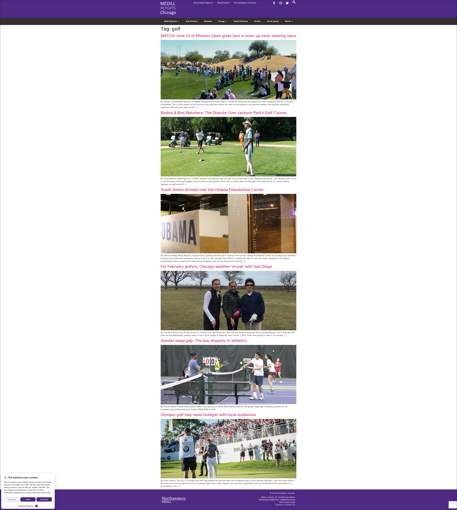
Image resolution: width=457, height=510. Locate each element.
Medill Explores (170, 21)
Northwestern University (245, 3)
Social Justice (273, 21)
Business (208, 21)
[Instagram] (281, 3)
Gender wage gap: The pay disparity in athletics (204, 340)
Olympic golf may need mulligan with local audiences (208, 414)
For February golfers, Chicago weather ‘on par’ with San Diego (216, 266)
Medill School (223, 3)
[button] (294, 2)
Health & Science (241, 21)
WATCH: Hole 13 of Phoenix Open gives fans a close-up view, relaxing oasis (228, 35)
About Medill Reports (203, 3)
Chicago (221, 21)
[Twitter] (287, 3)
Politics (257, 21)
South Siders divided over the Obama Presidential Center (212, 189)
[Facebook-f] (274, 3)
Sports (288, 21)
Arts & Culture (192, 21)
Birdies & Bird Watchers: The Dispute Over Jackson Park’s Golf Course (223, 112)
